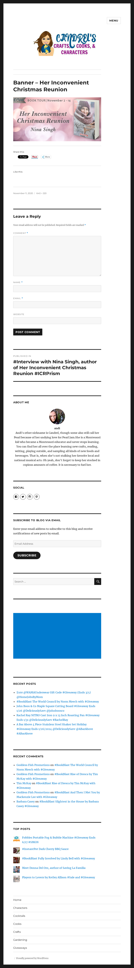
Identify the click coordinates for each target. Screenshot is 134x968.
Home (17, 899)
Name (18, 282)
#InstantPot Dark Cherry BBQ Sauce (45, 849)
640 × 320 (41, 193)
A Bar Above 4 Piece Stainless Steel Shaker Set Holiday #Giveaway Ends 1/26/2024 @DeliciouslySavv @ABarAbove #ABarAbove (55, 729)
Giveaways (20, 947)
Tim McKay (24, 783)
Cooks (17, 923)
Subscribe (26, 555)
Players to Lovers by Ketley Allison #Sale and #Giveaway (58, 877)
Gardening (20, 939)
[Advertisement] (58, 636)
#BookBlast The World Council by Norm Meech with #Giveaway (58, 701)
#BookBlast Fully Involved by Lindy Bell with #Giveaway (58, 858)
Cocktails (19, 915)
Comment (20, 233)
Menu (113, 20)
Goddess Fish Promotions (33, 765)
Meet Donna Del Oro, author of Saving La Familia (53, 868)
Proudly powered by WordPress (32, 958)
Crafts (17, 931)
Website (18, 314)
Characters (20, 907)
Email (18, 298)
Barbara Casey (26, 801)
